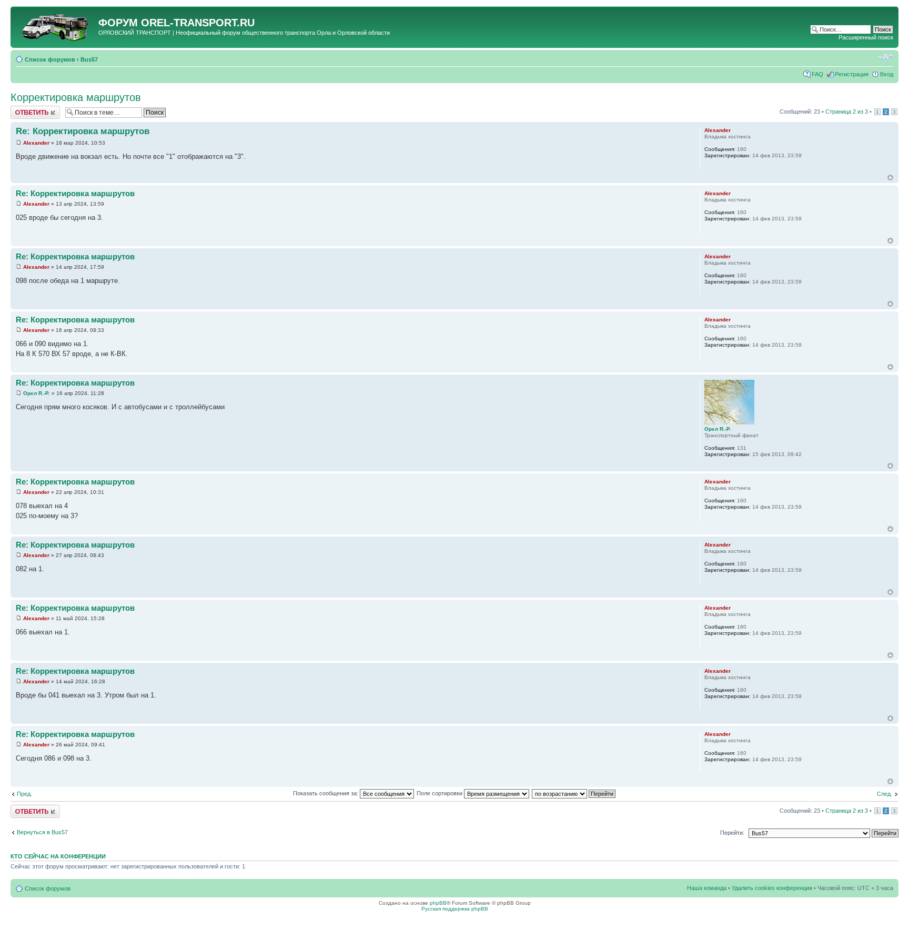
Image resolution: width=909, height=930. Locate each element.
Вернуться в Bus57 (42, 832)
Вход (886, 74)
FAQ (817, 74)
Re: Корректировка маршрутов (82, 131)
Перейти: (732, 833)
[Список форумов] (55, 26)
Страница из (846, 111)
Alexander (36, 143)
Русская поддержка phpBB (454, 909)
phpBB (438, 903)
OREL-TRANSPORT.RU (198, 22)
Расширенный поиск (866, 37)
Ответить (23, 109)
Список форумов (50, 59)
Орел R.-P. (36, 393)
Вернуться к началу (890, 177)
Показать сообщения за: (326, 793)
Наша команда (706, 888)
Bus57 (89, 59)
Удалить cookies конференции (772, 888)
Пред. (24, 794)
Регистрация (851, 74)
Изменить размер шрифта (885, 57)
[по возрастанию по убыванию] (574, 793)
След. (884, 794)
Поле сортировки (440, 793)
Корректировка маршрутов (76, 97)
